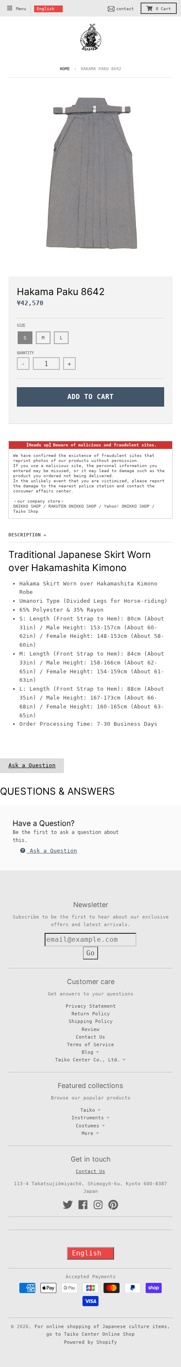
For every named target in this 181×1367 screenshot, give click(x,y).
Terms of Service (90, 1044)
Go (90, 953)
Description (24, 535)
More (87, 1133)
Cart (163, 8)
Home (65, 68)
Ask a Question (32, 765)
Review (90, 1029)
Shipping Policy (91, 1021)
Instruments (88, 1118)
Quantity (25, 353)
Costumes (87, 1126)
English (45, 8)
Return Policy (91, 1014)
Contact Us (90, 1037)
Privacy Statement (91, 1006)
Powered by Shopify (90, 1342)
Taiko (87, 1110)
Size (21, 325)
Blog (87, 1052)
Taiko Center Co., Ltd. (87, 1060)
